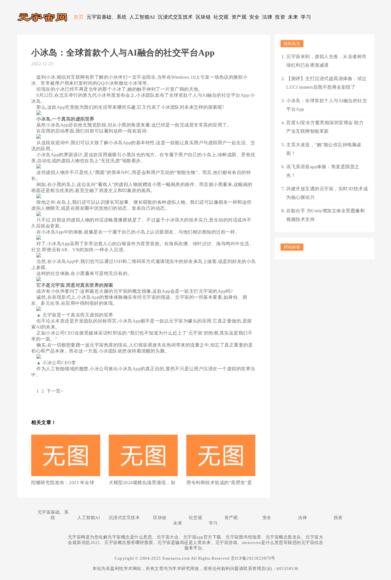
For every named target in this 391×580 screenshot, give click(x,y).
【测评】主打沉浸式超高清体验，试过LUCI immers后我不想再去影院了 (326, 83)
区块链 (203, 17)
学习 (306, 17)
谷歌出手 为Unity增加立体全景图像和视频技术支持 (325, 215)
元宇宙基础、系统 (106, 17)
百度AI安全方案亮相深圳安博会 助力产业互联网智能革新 (325, 127)
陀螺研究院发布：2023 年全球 (62, 482)
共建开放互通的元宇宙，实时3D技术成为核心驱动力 (327, 193)
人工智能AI (142, 17)
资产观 (239, 17)
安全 (254, 17)
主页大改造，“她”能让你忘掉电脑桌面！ (324, 149)
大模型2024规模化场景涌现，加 (142, 482)
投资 (280, 17)
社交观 (221, 17)
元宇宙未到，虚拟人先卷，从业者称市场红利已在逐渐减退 (326, 61)
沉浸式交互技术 (175, 17)
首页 (79, 17)
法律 (267, 17)
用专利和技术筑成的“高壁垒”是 (219, 482)
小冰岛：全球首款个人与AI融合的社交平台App (326, 105)
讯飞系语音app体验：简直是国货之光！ (323, 171)
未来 (293, 17)
